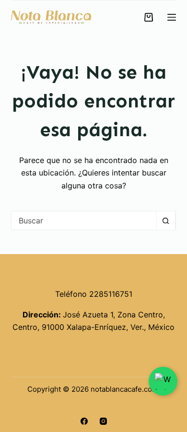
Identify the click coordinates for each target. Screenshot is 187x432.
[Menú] (171, 17)
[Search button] (165, 220)
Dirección (40, 314)
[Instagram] (103, 421)
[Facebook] (84, 421)
